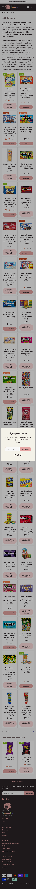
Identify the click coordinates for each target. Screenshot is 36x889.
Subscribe (25, 449)
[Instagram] (18, 455)
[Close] (32, 431)
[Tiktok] (21, 455)
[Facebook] (15, 455)
